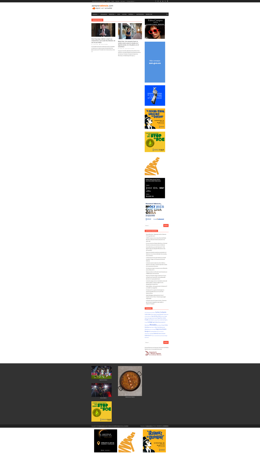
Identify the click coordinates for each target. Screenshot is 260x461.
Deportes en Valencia (103, 380)
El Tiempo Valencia (130, 1)
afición (146, 312)
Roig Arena (159, 329)
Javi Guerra (151, 320)
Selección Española (160, 331)
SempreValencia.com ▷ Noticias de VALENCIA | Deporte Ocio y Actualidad (113, 426)
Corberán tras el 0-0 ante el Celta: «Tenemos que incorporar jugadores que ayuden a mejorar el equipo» (156, 302)
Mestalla (153, 324)
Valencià (94, 14)
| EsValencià (103, 14)
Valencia (156, 333)
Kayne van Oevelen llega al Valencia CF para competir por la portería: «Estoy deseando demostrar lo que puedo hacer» (156, 277)
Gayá (153, 318)
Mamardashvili (161, 322)
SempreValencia (147, 333)
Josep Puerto (157, 320)
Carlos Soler (148, 314)
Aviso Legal (123, 1)
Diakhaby (162, 316)
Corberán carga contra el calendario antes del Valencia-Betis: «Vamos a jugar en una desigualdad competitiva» (156, 282)
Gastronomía (140, 14)
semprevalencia (149, 426)
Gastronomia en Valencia (130, 397)
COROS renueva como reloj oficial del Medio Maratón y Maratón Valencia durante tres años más (156, 239)
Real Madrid (150, 329)
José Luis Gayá (163, 320)
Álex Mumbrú (147, 337)
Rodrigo (154, 329)
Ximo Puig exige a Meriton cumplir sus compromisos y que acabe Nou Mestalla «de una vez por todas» (103, 40)
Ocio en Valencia (103, 397)
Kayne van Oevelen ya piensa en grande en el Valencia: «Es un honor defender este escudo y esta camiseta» (156, 254)
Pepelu (150, 327)
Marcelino (147, 325)
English (112, 1)
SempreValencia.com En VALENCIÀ (98, 1)
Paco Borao (159, 325)
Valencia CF (148, 335)
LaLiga (150, 322)
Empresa (131, 14)
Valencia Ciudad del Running (156, 335)
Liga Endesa (155, 322)
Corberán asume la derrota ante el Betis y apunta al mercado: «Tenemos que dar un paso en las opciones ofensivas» (156, 264)
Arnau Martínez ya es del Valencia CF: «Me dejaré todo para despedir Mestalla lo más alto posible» (155, 248)
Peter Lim (153, 327)
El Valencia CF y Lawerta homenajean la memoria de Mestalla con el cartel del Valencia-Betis (155, 291)
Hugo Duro (160, 318)
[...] (92, 51)
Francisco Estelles (104, 44)
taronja (151, 333)
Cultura (124, 14)
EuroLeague (149, 318)
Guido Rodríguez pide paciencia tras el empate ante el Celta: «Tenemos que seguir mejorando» (156, 297)
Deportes (111, 14)
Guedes (155, 318)
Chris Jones (153, 314)
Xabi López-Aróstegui (164, 335)
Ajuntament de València (151, 312)
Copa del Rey (154, 316)
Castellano (108, 1)
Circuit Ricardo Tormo (161, 314)
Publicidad (117, 1)
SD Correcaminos (153, 331)
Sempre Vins (149, 14)
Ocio (118, 14)
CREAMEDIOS (165, 426)
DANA (159, 316)
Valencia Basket (162, 333)
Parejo (162, 325)
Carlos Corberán (160, 312)
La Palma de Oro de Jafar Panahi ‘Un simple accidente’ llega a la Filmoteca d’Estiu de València (156, 259)
